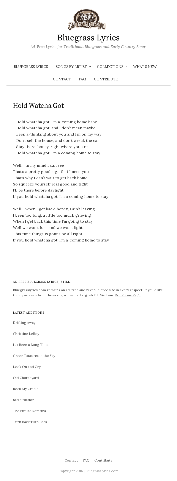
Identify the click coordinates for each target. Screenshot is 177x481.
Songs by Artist (71, 66)
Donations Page (128, 295)
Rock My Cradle (25, 389)
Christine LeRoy (26, 333)
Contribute (106, 79)
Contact (62, 79)
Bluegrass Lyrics (88, 37)
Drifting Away (24, 322)
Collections (110, 66)
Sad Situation (23, 400)
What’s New (145, 66)
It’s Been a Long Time (31, 344)
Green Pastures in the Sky (34, 355)
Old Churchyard (26, 378)
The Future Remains (29, 411)
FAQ (82, 79)
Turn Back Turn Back (30, 422)
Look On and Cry (27, 366)
